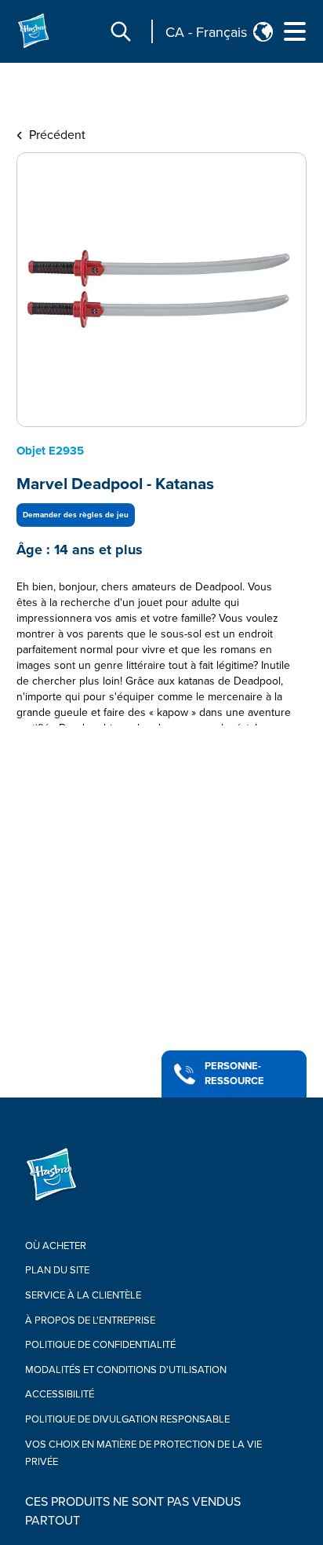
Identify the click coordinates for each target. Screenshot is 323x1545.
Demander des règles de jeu (76, 515)
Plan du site (57, 1270)
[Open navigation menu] (294, 31)
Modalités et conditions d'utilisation (126, 1370)
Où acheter (55, 1246)
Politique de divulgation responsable (127, 1419)
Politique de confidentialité (100, 1345)
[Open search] (120, 31)
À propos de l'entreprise (90, 1320)
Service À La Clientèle (83, 1295)
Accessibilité (59, 1394)
